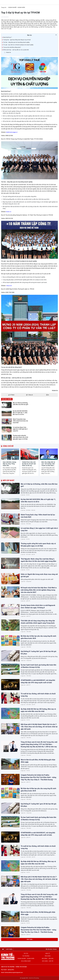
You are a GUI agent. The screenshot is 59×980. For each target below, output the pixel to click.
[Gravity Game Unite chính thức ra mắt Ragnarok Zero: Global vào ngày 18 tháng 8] (10, 609)
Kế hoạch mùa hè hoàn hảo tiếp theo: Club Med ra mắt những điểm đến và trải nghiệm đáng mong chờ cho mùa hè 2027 (39, 590)
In (48, 395)
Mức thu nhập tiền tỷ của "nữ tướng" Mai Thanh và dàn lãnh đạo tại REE (48, 463)
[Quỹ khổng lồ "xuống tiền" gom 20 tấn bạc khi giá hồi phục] (10, 655)
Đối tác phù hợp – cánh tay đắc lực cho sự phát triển (16, 49)
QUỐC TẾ (28, 600)
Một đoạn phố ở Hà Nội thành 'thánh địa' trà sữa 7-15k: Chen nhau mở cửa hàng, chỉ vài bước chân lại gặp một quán (39, 726)
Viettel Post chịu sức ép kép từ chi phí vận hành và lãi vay (29, 463)
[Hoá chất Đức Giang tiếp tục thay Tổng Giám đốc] (10, 454)
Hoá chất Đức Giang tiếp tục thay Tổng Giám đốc (9, 463)
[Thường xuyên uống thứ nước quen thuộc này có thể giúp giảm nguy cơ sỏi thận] (10, 547)
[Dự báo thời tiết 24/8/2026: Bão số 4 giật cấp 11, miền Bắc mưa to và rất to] (10, 503)
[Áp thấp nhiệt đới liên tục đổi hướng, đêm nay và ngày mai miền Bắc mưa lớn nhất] (10, 713)
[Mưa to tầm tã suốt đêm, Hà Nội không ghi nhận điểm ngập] (10, 764)
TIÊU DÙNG (28, 523)
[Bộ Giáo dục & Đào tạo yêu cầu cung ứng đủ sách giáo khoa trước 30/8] (10, 640)
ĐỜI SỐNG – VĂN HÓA (30, 510)
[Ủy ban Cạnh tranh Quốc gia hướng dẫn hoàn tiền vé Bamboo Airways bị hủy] (10, 669)
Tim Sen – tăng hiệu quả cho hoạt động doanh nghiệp (16, 42)
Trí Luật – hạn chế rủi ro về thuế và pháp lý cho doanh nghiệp (18, 44)
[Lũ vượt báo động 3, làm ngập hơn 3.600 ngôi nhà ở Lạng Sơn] (10, 532)
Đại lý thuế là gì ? (7, 37)
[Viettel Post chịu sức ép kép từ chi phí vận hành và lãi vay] (29, 454)
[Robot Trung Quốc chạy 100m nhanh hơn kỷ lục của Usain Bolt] (10, 519)
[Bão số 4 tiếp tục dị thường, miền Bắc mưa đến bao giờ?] (10, 488)
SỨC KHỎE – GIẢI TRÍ (30, 554)
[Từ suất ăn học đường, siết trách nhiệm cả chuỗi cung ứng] (10, 698)
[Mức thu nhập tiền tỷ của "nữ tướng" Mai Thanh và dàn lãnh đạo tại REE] (49, 454)
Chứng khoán (28, 581)
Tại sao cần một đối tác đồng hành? (12, 47)
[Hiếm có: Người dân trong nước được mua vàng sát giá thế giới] (10, 578)
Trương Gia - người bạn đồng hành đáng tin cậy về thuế (17, 39)
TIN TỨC (28, 494)
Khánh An (8, 52)
